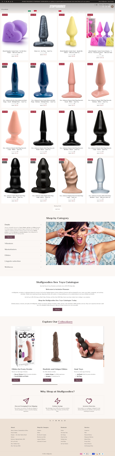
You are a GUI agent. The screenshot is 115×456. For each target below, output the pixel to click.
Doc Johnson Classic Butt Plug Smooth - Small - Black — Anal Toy (43, 148)
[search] (103, 6)
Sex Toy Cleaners (64, 443)
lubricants (16, 232)
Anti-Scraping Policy (88, 446)
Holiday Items (64, 439)
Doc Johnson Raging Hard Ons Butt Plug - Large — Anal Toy (72, 196)
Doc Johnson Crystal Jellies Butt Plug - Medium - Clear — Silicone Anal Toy (100, 196)
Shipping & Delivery (88, 437)
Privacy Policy (87, 441)
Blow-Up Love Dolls (41, 437)
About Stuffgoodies (103, 1)
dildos (34, 227)
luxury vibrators (22, 227)
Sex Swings (63, 435)
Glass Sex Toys (64, 437)
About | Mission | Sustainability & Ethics (19, 430)
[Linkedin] (10, 1)
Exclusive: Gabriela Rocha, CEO (18, 439)
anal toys (28, 227)
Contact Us (86, 430)
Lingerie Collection (41, 439)
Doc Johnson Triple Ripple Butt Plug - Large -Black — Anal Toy (43, 196)
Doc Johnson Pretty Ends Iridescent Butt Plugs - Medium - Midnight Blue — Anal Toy (43, 101)
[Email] (12, 1)
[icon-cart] (109, 6)
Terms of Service (87, 443)
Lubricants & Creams (41, 441)
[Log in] (106, 6)
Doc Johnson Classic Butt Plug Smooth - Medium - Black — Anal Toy (72, 148)
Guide (62, 430)
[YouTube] (8, 1)
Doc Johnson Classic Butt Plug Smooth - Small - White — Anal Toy (72, 101)
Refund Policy (87, 439)
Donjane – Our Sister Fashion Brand (19, 435)
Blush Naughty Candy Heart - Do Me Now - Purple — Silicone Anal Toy (15, 51)
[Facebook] (4, 1)
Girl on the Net (14, 441)
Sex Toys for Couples (41, 435)
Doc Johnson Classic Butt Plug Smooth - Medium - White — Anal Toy (100, 101)
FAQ (85, 432)
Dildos (38, 432)
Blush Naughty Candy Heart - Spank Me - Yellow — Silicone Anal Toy (71, 51)
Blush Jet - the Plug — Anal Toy (43, 51)
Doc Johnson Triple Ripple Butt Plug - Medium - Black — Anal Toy (15, 196)
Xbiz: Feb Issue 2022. (16, 446)
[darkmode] (112, 6)
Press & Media (14, 432)
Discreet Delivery (88, 435)
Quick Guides (111, 1)
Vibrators (39, 430)
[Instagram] (6, 1)
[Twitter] (2, 1)
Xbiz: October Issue (15, 443)
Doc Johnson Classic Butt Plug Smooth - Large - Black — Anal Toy (100, 148)
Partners (12, 437)
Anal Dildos (63, 441)
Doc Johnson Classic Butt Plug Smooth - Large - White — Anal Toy (15, 148)
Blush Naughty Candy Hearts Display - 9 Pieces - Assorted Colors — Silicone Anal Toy (100, 52)
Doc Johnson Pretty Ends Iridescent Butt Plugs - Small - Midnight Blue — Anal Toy (15, 101)
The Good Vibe (64, 432)
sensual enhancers (24, 232)
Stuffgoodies (49, 454)
